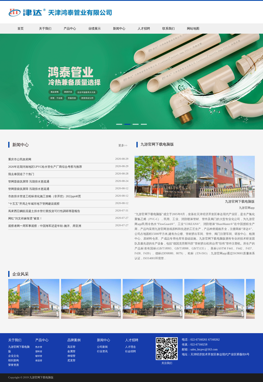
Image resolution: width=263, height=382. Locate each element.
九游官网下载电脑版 (41, 377)
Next (246, 81)
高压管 (71, 346)
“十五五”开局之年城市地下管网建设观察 (34, 203)
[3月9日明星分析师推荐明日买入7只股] (136, 299)
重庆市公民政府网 (19, 159)
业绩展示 (94, 28)
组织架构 (13, 360)
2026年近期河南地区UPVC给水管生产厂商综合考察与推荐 (45, 166)
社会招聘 (130, 351)
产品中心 (70, 28)
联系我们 (168, 28)
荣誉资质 (13, 365)
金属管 (71, 351)
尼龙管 (71, 360)
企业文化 (13, 355)
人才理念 (130, 346)
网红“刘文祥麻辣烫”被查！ (25, 218)
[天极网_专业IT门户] (74, 299)
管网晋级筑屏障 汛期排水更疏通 (28, 181)
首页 (20, 28)
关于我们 (45, 28)
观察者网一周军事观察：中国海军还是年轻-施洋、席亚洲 (44, 225)
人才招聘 (144, 28)
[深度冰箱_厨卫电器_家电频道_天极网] (197, 299)
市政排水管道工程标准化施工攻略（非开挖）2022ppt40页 (44, 196)
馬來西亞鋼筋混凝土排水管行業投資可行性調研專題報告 (44, 211)
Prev (16, 81)
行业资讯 (102, 351)
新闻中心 (119, 28)
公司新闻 (102, 346)
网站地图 (193, 28)
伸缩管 (71, 355)
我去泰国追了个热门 (21, 174)
